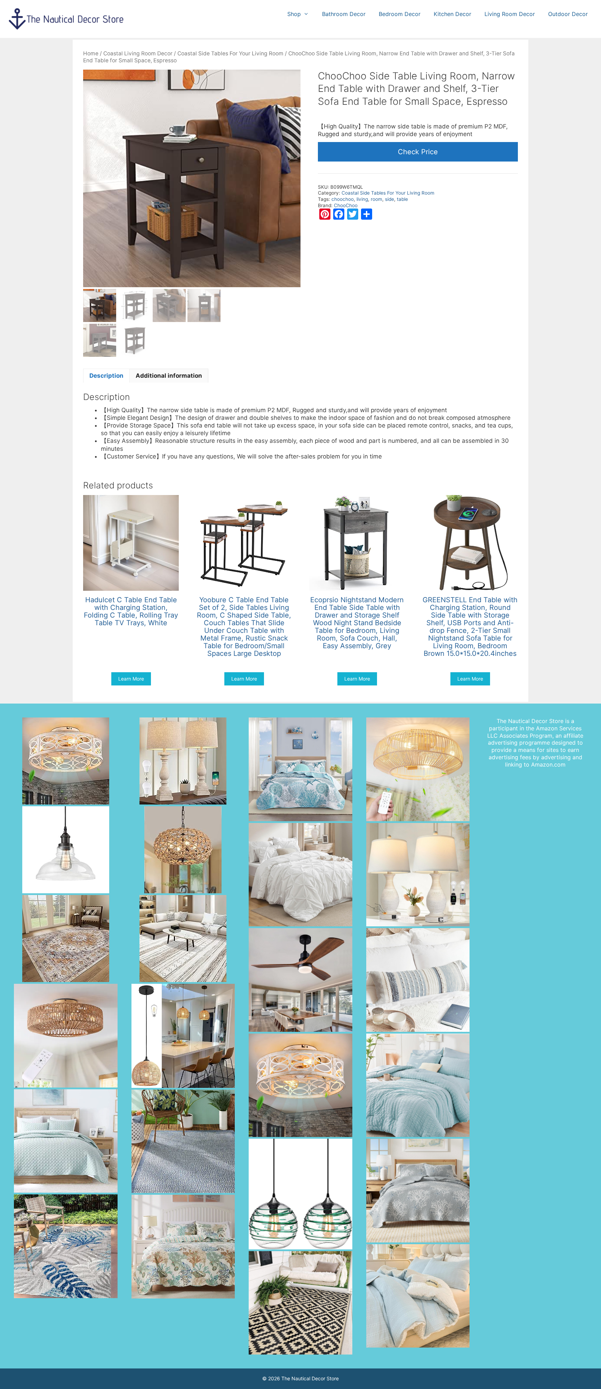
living (362, 199)
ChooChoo (346, 205)
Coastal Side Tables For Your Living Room (230, 53)
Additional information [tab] (169, 375)
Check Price (418, 152)
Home (90, 53)
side (389, 199)
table (402, 199)
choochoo (342, 199)
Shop (294, 13)
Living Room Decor (509, 13)
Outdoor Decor (568, 13)
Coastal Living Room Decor (138, 53)
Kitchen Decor (452, 13)
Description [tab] (106, 375)
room (376, 199)
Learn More (131, 679)
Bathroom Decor (344, 13)
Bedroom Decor (399, 13)
